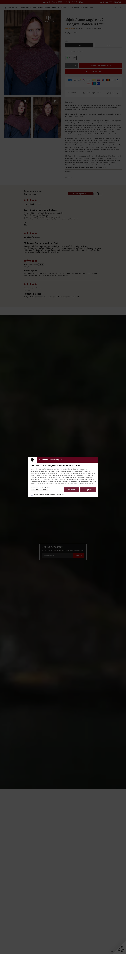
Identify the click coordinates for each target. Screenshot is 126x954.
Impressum (47, 487)
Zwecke (35, 490)
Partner (44, 490)
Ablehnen (71, 490)
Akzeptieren (88, 490)
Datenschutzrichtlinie (37, 487)
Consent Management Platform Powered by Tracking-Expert (49, 494)
